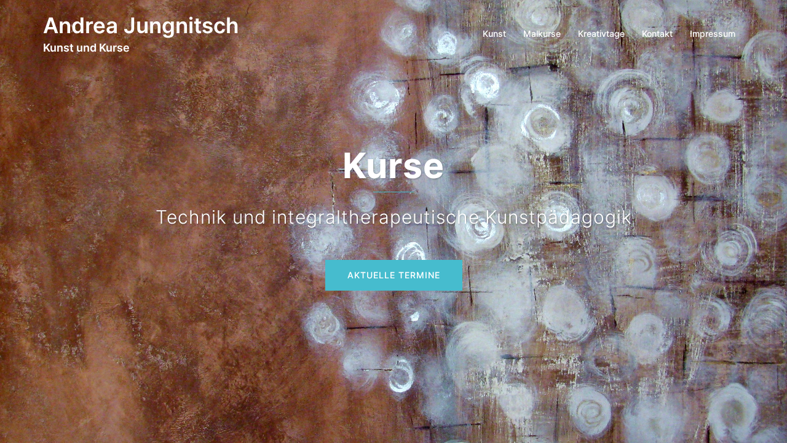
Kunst (494, 33)
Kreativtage (601, 33)
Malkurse (542, 33)
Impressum (712, 33)
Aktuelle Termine (393, 275)
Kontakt (657, 33)
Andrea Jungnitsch (141, 25)
